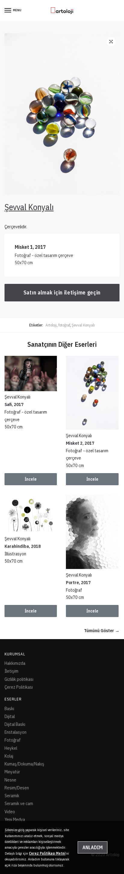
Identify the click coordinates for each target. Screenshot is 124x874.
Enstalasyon (15, 732)
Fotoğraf (13, 740)
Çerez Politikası (19, 687)
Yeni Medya (15, 819)
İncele (31, 479)
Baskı (9, 708)
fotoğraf (64, 325)
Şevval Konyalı (83, 325)
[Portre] (92, 532)
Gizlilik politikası (19, 679)
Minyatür (12, 772)
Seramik (12, 795)
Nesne (10, 780)
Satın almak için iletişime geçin (62, 292)
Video (10, 811)
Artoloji (51, 325)
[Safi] (31, 373)
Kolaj (9, 756)
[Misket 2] (92, 393)
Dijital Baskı (15, 724)
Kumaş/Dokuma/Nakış (24, 764)
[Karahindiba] (31, 514)
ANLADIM (92, 847)
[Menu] (8, 10)
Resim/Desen (17, 788)
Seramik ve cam (19, 803)
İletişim (11, 671)
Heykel (11, 748)
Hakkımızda (15, 663)
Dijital (10, 716)
